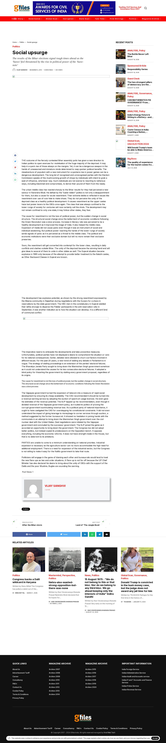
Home (15, 42)
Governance (145, 93)
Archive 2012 (54, 687)
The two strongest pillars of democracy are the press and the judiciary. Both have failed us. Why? (140, 86)
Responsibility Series (137, 69)
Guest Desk (133, 79)
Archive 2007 (54, 669)
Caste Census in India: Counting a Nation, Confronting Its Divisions (139, 132)
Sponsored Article (136, 66)
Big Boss (131, 159)
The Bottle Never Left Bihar (138, 55)
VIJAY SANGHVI (22, 70)
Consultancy (18, 680)
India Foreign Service (130, 669)
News (88, 575)
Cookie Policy (18, 691)
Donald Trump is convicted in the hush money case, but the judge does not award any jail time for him (137, 587)
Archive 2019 (90, 684)
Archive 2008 (54, 673)
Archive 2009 (54, 676)
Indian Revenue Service (131, 690)
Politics (22, 42)
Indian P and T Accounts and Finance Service (137, 681)
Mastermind (55, 575)
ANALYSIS (132, 50)
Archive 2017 (90, 676)
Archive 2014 (54, 694)
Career (15, 676)
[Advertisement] (83, 27)
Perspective (68, 575)
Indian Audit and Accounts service (135, 676)
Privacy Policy (18, 698)
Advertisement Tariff (21, 673)
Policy (142, 50)
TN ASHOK (127, 602)
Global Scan (133, 141)
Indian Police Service (130, 686)
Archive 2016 (90, 673)
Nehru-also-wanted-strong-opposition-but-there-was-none (63, 585)
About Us (16, 669)
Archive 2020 (90, 687)
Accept (155, 738)
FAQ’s (15, 684)
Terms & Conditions (21, 694)
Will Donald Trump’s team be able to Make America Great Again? (139, 149)
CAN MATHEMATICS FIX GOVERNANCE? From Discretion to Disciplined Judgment (139, 103)
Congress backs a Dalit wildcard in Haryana (26, 581)
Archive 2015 (90, 669)
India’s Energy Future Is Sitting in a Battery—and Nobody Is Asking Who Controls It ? (139, 118)
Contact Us (17, 687)
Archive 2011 (54, 684)
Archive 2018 (90, 680)
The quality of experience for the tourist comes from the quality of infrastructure (140, 166)
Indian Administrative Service (134, 673)
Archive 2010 (54, 680)
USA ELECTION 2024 (138, 144)
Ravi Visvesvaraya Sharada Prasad (65, 601)
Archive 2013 (54, 691)
